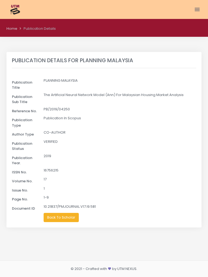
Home (11, 28)
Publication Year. (22, 160)
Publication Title (22, 85)
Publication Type (22, 122)
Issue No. (20, 190)
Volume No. (22, 181)
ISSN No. (19, 172)
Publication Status (22, 146)
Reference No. (24, 111)
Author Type (23, 134)
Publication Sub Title (22, 99)
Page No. (20, 199)
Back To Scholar (61, 217)
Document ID (23, 208)
